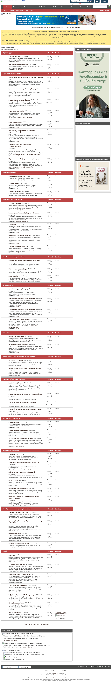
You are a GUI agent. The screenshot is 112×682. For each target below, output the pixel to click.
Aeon (17, 69)
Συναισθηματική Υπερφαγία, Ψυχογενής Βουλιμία (24, 213)
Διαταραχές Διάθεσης (9, 172)
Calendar (11, 10)
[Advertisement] (92, 140)
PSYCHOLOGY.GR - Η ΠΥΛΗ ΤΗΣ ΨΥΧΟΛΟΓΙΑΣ (92, 666)
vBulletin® (55, 673)
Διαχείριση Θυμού (14, 422)
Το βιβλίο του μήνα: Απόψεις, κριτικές (20, 574)
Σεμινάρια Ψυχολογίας (77, 6)
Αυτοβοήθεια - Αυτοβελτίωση (11, 418)
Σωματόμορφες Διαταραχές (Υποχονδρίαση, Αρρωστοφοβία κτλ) (22, 131)
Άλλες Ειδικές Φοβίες (15, 122)
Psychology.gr (17, 6)
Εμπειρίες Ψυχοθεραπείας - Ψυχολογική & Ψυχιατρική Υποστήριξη (25, 521)
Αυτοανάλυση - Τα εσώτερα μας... (19, 513)
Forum (8, 6)
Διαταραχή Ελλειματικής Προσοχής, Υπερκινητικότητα (25, 394)
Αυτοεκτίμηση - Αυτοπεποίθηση (18, 430)
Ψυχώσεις (6, 333)
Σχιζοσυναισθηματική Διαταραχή (18, 344)
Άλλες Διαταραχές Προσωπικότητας (20, 319)
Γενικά (5, 551)
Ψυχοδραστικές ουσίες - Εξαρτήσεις (13, 257)
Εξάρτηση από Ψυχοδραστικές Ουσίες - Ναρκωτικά (24, 261)
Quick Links (29, 10)
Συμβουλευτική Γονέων (16, 383)
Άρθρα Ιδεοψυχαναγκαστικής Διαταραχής (21, 167)
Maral (15, 640)
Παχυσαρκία (12, 224)
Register (104, 1)
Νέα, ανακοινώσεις (14, 56)
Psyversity (12, 555)
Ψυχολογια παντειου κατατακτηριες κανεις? (61, 612)
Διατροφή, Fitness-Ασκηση (17, 246)
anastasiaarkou (8, 640)
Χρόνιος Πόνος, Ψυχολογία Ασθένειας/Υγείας (22, 472)
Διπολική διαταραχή (15, 191)
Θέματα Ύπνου (13, 480)
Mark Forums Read (30, 624)
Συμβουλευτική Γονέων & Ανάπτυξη (14, 379)
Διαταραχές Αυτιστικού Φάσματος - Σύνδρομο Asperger (25, 409)
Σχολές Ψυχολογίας (15, 612)
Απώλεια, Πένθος (14, 183)
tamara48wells (27, 647)
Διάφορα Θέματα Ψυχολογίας (12, 450)
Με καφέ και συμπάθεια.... (16, 603)
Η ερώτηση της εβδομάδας (17, 564)
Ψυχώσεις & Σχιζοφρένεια (16, 336)
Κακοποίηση (12, 454)
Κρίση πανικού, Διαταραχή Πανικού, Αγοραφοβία (24, 89)
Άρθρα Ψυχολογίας (44, 6)
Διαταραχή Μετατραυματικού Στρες (19, 100)
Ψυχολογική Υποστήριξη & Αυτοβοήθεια (21, 438)
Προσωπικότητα (8, 285)
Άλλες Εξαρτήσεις (14, 276)
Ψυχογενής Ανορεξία (15, 203)
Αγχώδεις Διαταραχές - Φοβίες (12, 74)
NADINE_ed (19, 210)
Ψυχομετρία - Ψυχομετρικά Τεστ (18, 488)
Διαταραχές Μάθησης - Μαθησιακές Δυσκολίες (23, 402)
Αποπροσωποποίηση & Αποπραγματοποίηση (26, 154)
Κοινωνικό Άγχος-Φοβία (16, 111)
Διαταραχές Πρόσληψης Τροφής (12, 199)
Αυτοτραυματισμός (30, 469)
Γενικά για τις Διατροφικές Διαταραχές (20, 235)
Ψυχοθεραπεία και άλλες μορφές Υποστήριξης (17, 509)
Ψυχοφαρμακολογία (15, 533)
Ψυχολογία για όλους (30, 6)
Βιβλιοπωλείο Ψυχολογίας (60, 6)
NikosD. (18, 61)
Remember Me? (77, 3)
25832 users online (21, 636)
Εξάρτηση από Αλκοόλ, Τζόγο (18, 269)
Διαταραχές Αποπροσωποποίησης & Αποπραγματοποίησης (20, 145)
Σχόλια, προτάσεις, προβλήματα (18, 65)
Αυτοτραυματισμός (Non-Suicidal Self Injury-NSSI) (24, 462)
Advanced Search (104, 10)
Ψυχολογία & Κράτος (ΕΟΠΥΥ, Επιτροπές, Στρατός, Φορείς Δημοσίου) (24, 497)
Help (97, 1)
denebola (18, 221)
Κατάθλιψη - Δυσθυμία (15, 176)
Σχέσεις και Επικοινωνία (16, 360)
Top (108, 666)
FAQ (5, 10)
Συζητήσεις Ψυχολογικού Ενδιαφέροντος (21, 595)
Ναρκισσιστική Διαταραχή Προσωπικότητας (22, 310)
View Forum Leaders (43, 624)
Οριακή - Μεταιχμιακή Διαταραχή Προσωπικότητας (24, 289)
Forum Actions (20, 10)
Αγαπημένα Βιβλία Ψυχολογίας (18, 585)
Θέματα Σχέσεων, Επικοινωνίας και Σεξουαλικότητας (19, 356)
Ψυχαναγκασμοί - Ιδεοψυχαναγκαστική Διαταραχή (24, 159)
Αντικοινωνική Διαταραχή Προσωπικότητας (22, 299)
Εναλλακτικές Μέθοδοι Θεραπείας (19, 543)
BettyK (18, 591)
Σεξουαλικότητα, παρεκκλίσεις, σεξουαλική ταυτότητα (25, 368)
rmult (20, 69)
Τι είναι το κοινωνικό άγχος (24, 117)
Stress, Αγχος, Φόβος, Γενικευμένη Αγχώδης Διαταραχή (26, 77)
